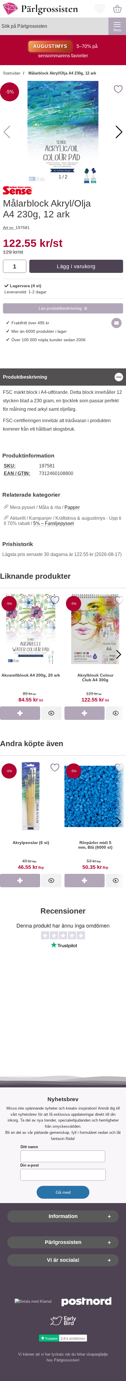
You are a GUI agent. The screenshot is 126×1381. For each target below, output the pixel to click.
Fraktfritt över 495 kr (30, 322)
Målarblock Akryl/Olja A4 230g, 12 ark (61, 73)
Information (63, 1216)
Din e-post (29, 1165)
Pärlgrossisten (63, 1242)
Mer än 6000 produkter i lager (39, 331)
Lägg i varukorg (76, 266)
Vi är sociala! (63, 1260)
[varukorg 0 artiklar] (117, 9)
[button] (119, 132)
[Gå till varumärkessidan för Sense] (17, 191)
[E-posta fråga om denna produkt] (116, 323)
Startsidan (11, 73)
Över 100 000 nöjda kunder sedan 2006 (48, 339)
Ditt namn (29, 1147)
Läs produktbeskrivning (60, 308)
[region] (63, 377)
